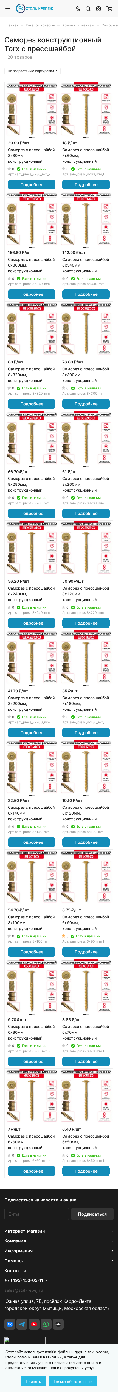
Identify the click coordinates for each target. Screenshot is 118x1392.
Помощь (13, 1260)
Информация (18, 1250)
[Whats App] (46, 1324)
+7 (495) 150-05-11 (23, 1280)
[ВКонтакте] (9, 1324)
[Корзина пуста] (109, 8)
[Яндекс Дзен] (58, 1324)
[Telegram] (21, 1324)
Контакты (15, 1270)
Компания (15, 1241)
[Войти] (98, 8)
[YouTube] (34, 1324)
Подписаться (92, 1214)
